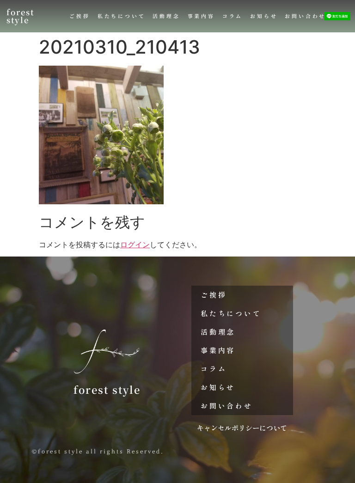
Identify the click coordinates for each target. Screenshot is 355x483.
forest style (20, 15)
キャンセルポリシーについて (242, 427)
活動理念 (166, 15)
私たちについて (122, 15)
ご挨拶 (79, 15)
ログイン (135, 244)
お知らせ (263, 15)
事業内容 (201, 15)
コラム (232, 15)
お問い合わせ (305, 15)
